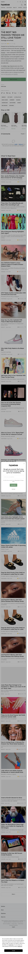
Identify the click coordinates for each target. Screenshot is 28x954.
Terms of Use (17, 480)
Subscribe (13, 485)
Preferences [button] (20, 946)
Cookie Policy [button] (11, 944)
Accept (13, 950)
